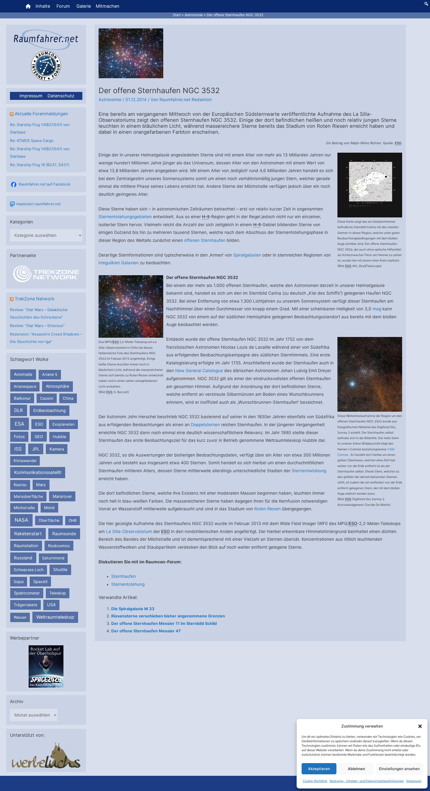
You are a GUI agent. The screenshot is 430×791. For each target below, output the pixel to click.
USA (51, 604)
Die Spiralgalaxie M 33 (133, 608)
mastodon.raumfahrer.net (38, 203)
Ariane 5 (49, 374)
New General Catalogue (199, 370)
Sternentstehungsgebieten (125, 216)
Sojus (19, 581)
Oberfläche (49, 520)
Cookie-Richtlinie (315, 781)
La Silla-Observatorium (129, 531)
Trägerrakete (25, 604)
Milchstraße (24, 507)
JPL (36, 449)
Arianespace (25, 386)
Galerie (83, 6)
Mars (41, 484)
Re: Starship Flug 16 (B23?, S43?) (39, 164)
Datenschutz (61, 95)
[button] (420, 726)
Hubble (59, 436)
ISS (18, 449)
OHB (73, 520)
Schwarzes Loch (29, 569)
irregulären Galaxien (119, 262)
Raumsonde (64, 533)
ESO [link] (398, 143)
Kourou (20, 484)
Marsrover (62, 496)
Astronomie (110, 99)
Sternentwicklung (309, 470)
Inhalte (43, 6)
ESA (19, 424)
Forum (63, 6)
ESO (39, 424)
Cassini (46, 398)
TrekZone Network (34, 298)
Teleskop (57, 593)
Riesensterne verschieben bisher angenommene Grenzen (168, 615)
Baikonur (22, 398)
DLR (18, 410)
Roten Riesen (267, 508)
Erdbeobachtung (49, 410)
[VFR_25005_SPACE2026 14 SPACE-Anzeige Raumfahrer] (46, 666)
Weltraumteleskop (55, 617)
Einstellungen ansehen (399, 768)
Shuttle (60, 569)
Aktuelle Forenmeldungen (41, 113)
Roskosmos (59, 545)
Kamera (57, 449)
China (68, 398)
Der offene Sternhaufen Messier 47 (146, 630)
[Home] (28, 6)
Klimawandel (25, 460)
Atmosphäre (57, 386)
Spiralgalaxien (247, 255)
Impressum (413, 781)
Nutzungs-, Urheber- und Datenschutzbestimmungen (367, 781)
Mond (49, 507)
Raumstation (26, 545)
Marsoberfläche (28, 496)
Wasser (20, 617)
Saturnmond (53, 558)
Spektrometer (27, 593)
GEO (39, 436)
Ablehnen (356, 768)
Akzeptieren (319, 768)
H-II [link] (205, 216)
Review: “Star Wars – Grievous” (37, 325)
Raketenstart (28, 533)
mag (377, 308)
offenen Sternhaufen (204, 240)
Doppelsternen (205, 424)
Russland (23, 557)
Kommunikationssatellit (37, 472)
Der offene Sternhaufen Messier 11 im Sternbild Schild (164, 623)
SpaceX (40, 581)
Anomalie (23, 374)
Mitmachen (107, 6)
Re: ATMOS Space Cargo (32, 140)
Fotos (19, 436)
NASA (21, 520)
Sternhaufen (123, 576)
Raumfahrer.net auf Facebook (44, 184)
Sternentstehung (128, 584)
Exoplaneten (64, 424)
